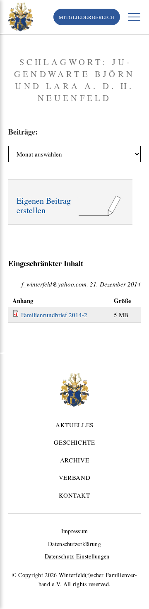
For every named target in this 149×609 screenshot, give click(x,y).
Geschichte (74, 442)
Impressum (74, 531)
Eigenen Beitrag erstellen (44, 205)
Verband (74, 477)
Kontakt (74, 495)
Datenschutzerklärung (74, 544)
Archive (74, 460)
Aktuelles (74, 425)
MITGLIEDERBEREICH (87, 17)
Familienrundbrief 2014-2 (54, 315)
